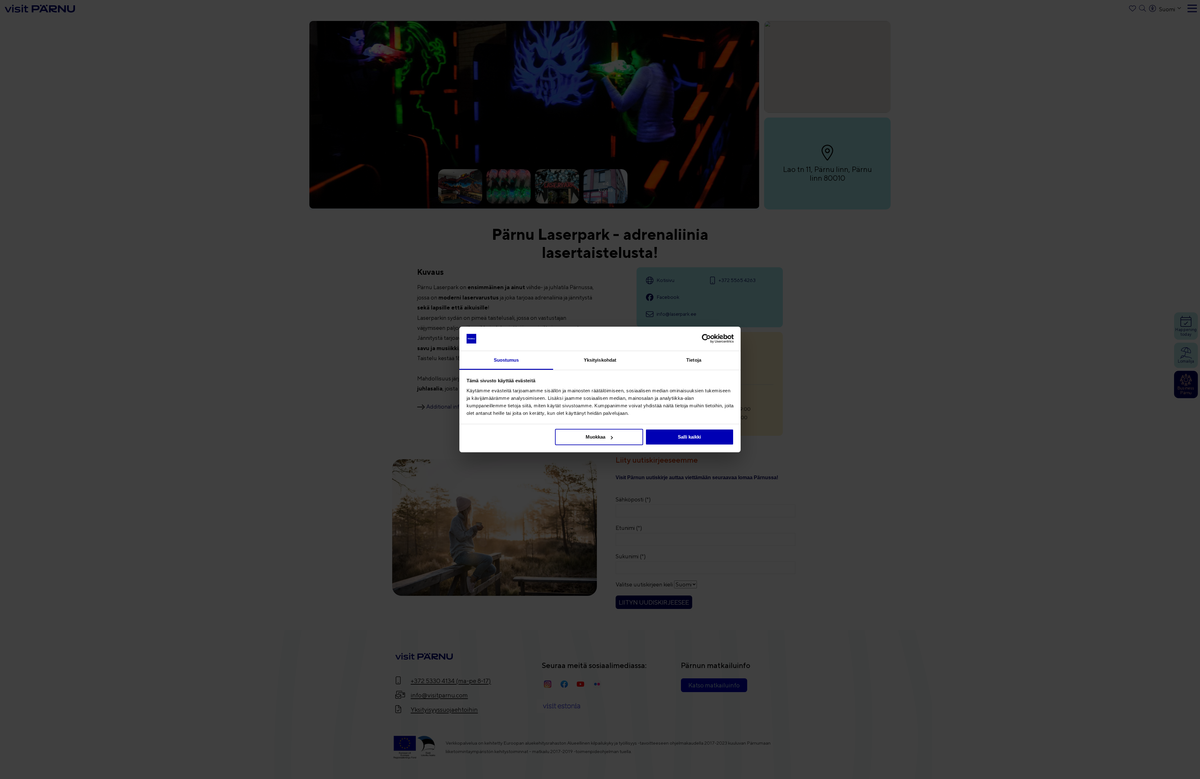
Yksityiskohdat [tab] (600, 360)
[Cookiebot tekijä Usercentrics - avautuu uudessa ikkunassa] (706, 338)
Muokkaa (595, 437)
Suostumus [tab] (506, 360)
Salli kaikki (689, 437)
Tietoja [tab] (693, 360)
